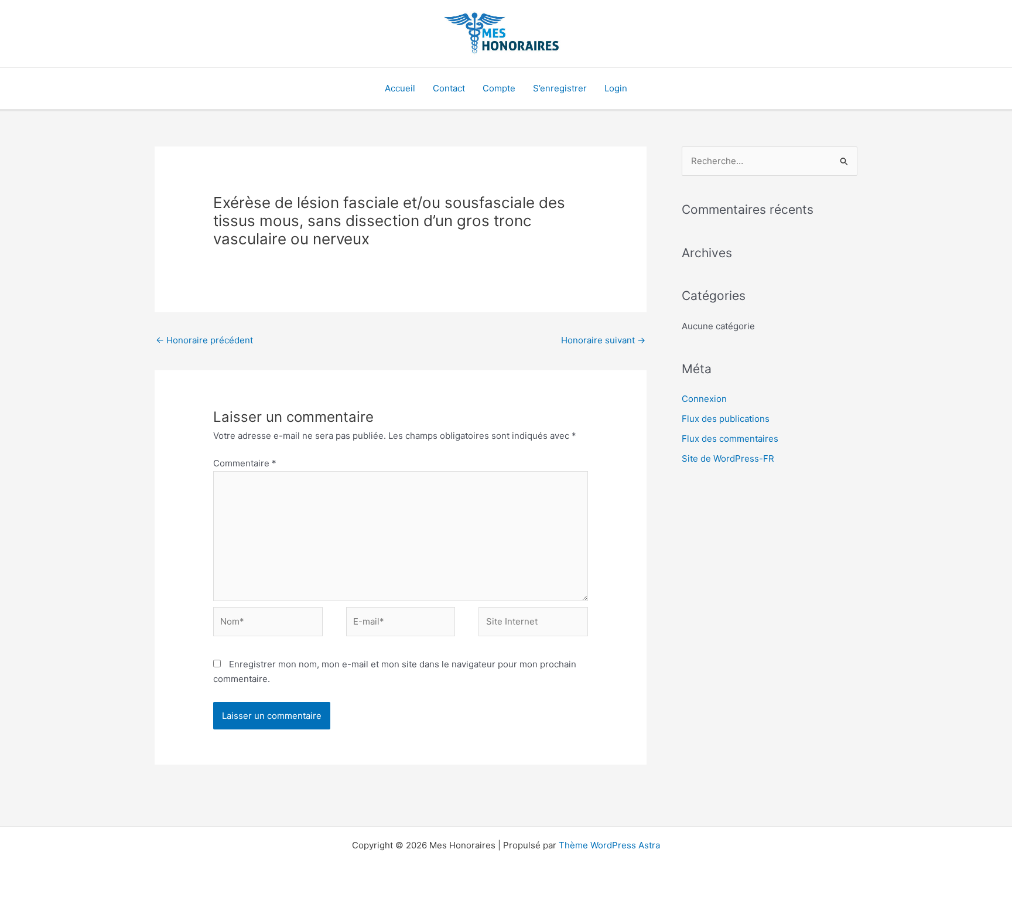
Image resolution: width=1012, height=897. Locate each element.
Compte (499, 88)
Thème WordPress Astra (609, 845)
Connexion (704, 398)
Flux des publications (726, 418)
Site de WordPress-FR (728, 458)
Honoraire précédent (204, 340)
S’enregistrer (560, 88)
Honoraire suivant (603, 340)
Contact (449, 88)
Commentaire (244, 463)
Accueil (400, 88)
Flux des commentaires (730, 438)
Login (615, 88)
